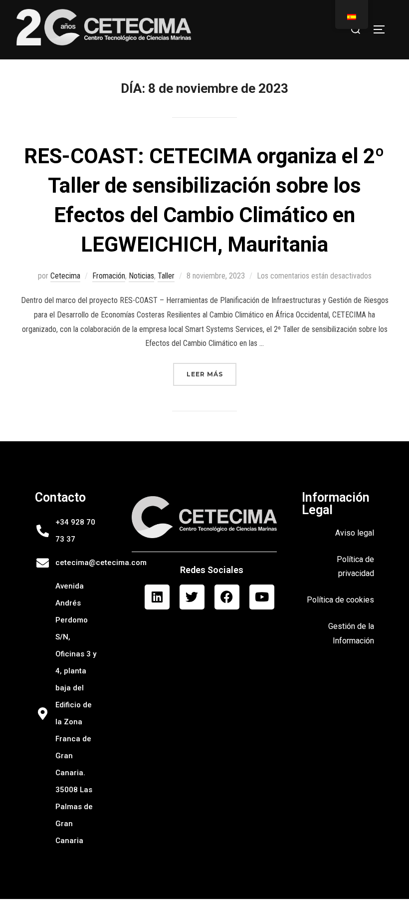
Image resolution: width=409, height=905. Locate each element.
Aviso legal (354, 533)
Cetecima (65, 276)
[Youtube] (261, 597)
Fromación (108, 276)
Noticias (141, 276)
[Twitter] (192, 597)
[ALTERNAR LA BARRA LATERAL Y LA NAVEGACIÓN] (383, 29)
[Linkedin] (157, 597)
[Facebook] (226, 597)
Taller (166, 276)
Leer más (211, 370)
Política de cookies (340, 599)
